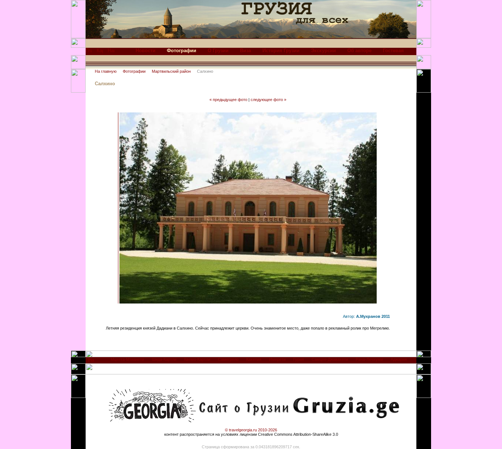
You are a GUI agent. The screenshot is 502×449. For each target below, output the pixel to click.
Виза (245, 50)
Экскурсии (323, 50)
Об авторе (359, 50)
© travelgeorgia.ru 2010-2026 (251, 430)
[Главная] (89, 52)
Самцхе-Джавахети (330, 359)
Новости (145, 50)
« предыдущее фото (228, 99)
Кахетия (253, 359)
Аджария (399, 359)
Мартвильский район (171, 71)
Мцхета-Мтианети (127, 359)
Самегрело (228, 359)
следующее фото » (268, 99)
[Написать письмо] (111, 52)
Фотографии (134, 71)
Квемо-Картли (197, 359)
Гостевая (393, 50)
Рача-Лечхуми (369, 359)
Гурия (298, 359)
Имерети (277, 359)
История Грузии (281, 50)
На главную (105, 71)
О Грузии (218, 50)
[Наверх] (91, 361)
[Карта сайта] (100, 52)
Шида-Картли (164, 359)
